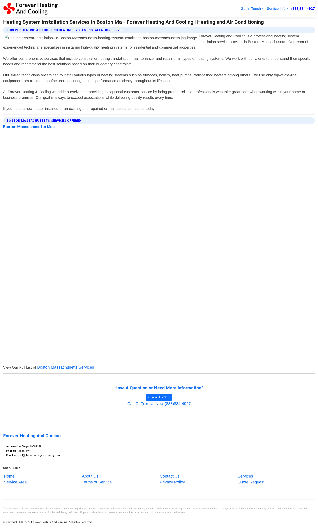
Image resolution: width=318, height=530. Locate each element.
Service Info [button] (276, 8)
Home (9, 476)
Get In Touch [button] (251, 8)
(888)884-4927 (303, 8)
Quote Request (251, 482)
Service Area (15, 482)
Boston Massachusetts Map (29, 126)
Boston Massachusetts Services (65, 367)
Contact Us (170, 476)
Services (245, 476)
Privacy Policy (172, 482)
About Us (90, 476)
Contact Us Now (159, 397)
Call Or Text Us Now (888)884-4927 (159, 403)
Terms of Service (97, 482)
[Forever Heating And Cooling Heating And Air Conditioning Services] (30, 8)
